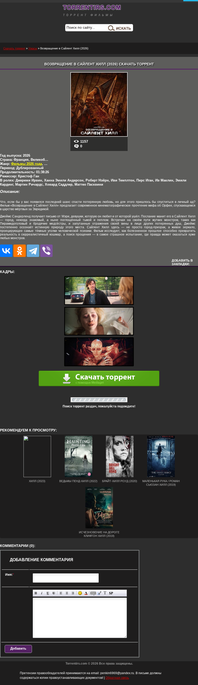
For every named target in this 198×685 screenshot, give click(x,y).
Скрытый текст (93, 593)
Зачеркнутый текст (54, 593)
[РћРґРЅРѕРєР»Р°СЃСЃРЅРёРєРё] (19, 251)
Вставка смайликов (80, 593)
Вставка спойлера (111, 593)
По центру (67, 593)
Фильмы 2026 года (26, 164)
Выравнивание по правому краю (73, 593)
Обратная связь (117, 678)
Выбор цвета (86, 593)
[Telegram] (33, 251)
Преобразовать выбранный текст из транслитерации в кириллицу (105, 593)
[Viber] (46, 251)
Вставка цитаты (99, 593)
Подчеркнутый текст (48, 593)
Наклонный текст (42, 593)
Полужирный (36, 593)
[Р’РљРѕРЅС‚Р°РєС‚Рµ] (6, 251)
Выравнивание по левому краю (61, 593)
